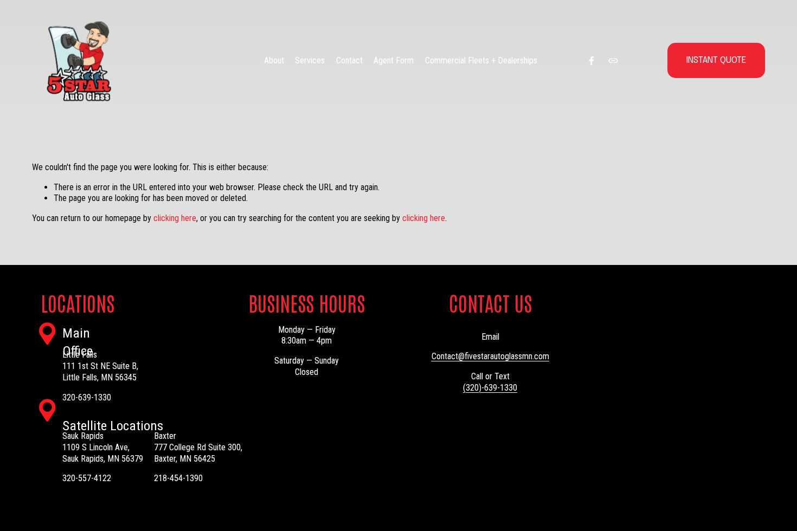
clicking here (174, 218)
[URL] (613, 60)
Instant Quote (716, 60)
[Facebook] (591, 60)
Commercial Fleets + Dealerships (481, 60)
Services (310, 60)
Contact (349, 60)
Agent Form (394, 60)
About (274, 60)
